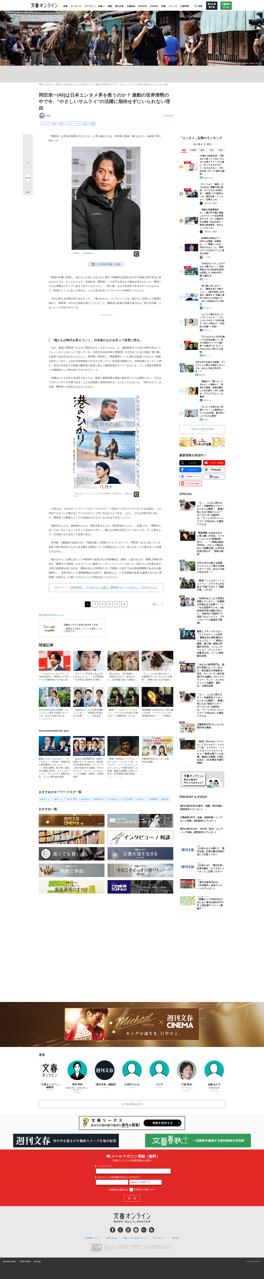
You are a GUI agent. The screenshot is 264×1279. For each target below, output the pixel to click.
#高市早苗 (72, 799)
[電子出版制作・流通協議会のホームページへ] (96, 1248)
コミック (173, 6)
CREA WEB (25, 1261)
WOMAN (142, 6)
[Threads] (128, 1230)
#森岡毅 (153, 799)
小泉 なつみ (207, 330)
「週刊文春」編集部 (210, 203)
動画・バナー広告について (135, 1238)
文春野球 (184, 6)
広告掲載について (92, 1238)
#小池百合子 (113, 799)
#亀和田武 (99, 799)
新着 (65, 6)
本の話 (37, 1261)
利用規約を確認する (118, 1189)
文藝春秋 (131, 6)
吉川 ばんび (207, 308)
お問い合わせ (111, 1238)
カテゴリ (88, 6)
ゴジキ (205, 279)
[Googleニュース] (136, 1230)
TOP (40, 84)
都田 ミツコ (207, 355)
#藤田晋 (165, 799)
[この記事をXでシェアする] (28, 140)
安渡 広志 (202, 375)
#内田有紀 (85, 799)
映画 (61, 124)
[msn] (144, 1230)
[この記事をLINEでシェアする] (28, 169)
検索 (200, 6)
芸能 (54, 124)
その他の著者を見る (132, 1104)
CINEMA (154, 6)
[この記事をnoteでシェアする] (28, 178)
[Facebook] (112, 1230)
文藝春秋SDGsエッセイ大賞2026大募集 (155, 762)
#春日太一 (141, 799)
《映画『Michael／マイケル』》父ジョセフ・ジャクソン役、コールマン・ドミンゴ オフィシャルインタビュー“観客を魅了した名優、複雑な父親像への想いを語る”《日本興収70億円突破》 (122, 768)
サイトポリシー (158, 1238)
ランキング (76, 6)
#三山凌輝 (128, 799)
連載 (110, 6)
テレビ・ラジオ (73, 124)
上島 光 (205, 419)
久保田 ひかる (208, 178)
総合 (209, 144)
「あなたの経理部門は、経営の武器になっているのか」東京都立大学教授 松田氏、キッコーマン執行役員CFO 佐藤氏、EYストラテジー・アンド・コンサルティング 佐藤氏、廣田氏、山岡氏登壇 (89, 769)
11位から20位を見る (202, 429)
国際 (93, 124)
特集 (100, 6)
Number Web (9, 1261)
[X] (120, 1230)
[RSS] (151, 1230)
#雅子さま (45, 799)
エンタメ (49, 84)
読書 (163, 6)
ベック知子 (207, 257)
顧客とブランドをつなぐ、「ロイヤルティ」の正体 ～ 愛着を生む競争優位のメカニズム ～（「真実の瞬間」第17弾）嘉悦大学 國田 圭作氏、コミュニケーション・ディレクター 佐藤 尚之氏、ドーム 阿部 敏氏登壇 (54, 769)
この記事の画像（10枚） (109, 264)
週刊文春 (119, 6)
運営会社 (175, 1238)
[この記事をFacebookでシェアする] (28, 149)
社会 (85, 124)
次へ (155, 604)
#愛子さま (58, 799)
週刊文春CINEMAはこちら (51, 615)
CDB (48, 115)
